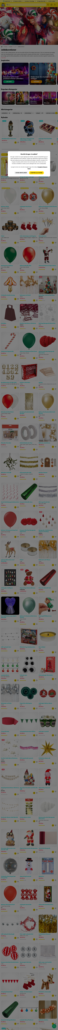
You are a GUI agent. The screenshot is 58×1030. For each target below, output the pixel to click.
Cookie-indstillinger (21, 172)
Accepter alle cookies (36, 172)
